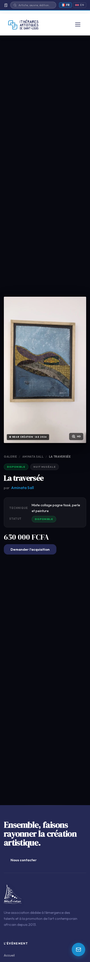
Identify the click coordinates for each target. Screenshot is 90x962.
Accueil (9, 955)
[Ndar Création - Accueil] (23, 24)
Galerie (10, 456)
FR (68, 5)
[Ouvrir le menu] (78, 24)
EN (82, 5)
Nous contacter (24, 860)
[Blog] (5, 5)
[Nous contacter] (78, 949)
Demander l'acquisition (30, 549)
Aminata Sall (33, 456)
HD (79, 436)
